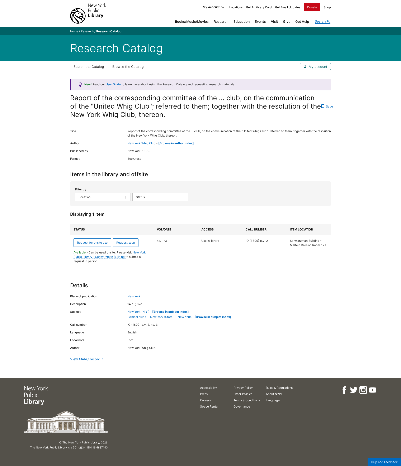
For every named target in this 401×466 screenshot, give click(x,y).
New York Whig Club (141, 143)
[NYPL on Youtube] (372, 390)
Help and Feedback (384, 462)
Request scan (125, 242)
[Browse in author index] (176, 143)
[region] (200, 245)
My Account (211, 7)
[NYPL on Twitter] (353, 390)
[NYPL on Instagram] (363, 390)
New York (134, 296)
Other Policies (242, 394)
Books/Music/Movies (192, 21)
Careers (205, 400)
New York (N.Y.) (138, 311)
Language (273, 400)
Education (241, 21)
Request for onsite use (92, 242)
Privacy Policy (243, 387)
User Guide (113, 84)
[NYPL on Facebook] (344, 390)
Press (204, 394)
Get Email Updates (288, 7)
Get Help (302, 21)
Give (286, 21)
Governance (241, 406)
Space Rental (209, 406)
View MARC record (85, 359)
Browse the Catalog (128, 67)
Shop (327, 7)
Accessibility (208, 387)
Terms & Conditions (246, 400)
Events (260, 21)
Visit (274, 21)
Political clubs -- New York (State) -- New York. (159, 317)
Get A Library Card (259, 7)
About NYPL (274, 394)
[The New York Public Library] (88, 13)
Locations (236, 7)
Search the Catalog (89, 67)
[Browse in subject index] (170, 311)
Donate (312, 7)
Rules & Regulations (279, 387)
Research (221, 21)
